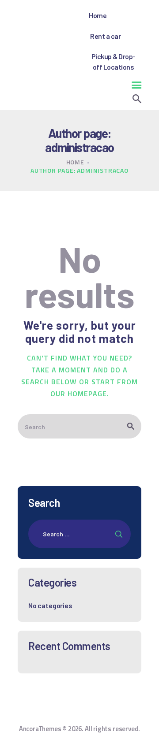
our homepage (78, 393)
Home (75, 162)
